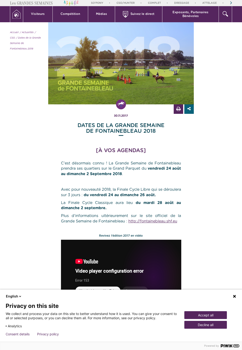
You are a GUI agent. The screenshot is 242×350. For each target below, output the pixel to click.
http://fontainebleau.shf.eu (152, 221)
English (12, 296)
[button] (38, 14)
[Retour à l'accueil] (16, 14)
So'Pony (97, 3)
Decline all (205, 325)
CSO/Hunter (126, 3)
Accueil (14, 32)
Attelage (209, 3)
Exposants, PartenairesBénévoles (190, 14)
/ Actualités (27, 32)
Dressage (181, 3)
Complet (154, 3)
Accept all (205, 315)
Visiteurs (38, 14)
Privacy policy (48, 334)
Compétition (70, 14)
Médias (101, 14)
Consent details (18, 334)
